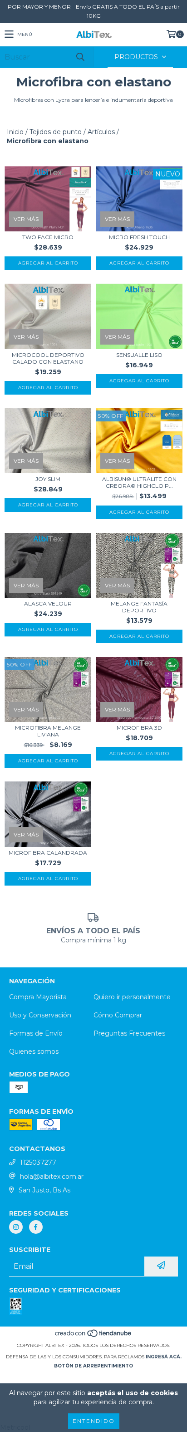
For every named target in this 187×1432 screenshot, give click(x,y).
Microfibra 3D (139, 727)
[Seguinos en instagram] (16, 1227)
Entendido (94, 1420)
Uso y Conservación (40, 1015)
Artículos (101, 132)
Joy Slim (47, 479)
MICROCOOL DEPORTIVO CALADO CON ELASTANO (48, 358)
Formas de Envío (36, 1033)
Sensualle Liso (139, 354)
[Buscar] (80, 57)
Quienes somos (34, 1051)
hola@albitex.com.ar (52, 1176)
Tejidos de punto (56, 132)
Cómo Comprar (118, 1015)
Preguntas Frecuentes (129, 1033)
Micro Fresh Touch (139, 237)
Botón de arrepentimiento (93, 1366)
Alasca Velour (48, 603)
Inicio (15, 132)
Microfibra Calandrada (48, 852)
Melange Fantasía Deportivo (139, 607)
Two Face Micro (48, 237)
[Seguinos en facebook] (36, 1227)
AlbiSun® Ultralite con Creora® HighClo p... (139, 482)
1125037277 (38, 1162)
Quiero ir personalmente (132, 997)
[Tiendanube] (93, 1336)
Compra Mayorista (38, 997)
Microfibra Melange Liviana (48, 731)
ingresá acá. (164, 1357)
